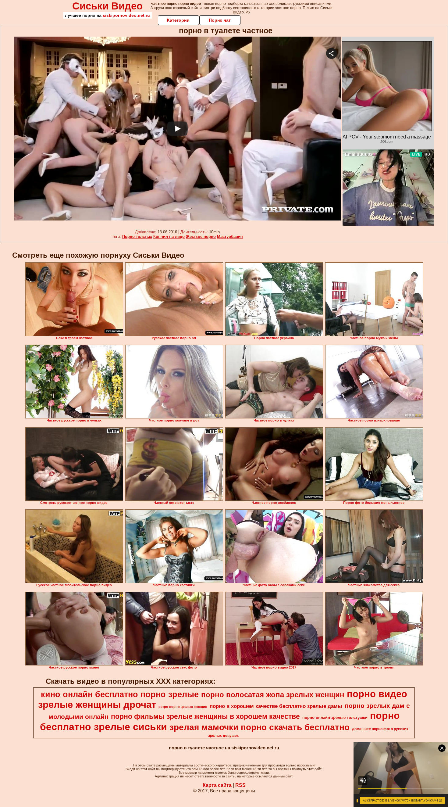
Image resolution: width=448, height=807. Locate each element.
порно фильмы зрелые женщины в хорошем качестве (205, 716)
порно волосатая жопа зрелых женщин (272, 694)
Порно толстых (137, 236)
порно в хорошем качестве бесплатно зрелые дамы (276, 706)
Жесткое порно (201, 236)
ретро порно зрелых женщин (182, 706)
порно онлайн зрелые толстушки (335, 717)
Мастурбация (230, 236)
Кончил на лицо (169, 236)
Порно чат (220, 20)
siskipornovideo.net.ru (126, 15)
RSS (240, 785)
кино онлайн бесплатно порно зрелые (120, 694)
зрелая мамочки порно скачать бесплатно (259, 727)
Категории (178, 20)
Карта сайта (217, 785)
